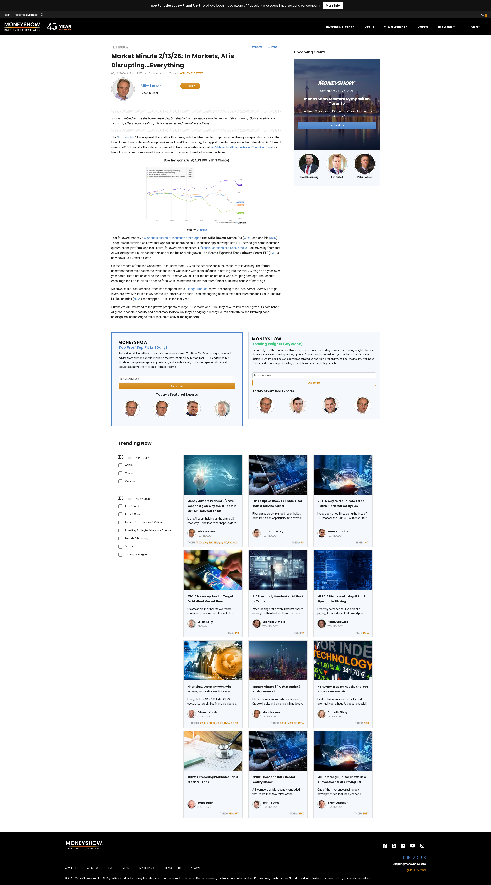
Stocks (129, 546)
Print (273, 47)
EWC (211, 542)
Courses (422, 26)
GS (217, 723)
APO (201, 723)
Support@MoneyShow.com (409, 863)
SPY (237, 813)
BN (210, 723)
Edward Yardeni (208, 712)
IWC (237, 633)
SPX (237, 723)
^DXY (137, 299)
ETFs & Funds (132, 506)
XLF (232, 723)
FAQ (110, 868)
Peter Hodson (364, 177)
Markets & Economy (136, 538)
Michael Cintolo (273, 622)
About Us (92, 868)
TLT (193, 73)
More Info (333, 5)
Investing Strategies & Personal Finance (148, 530)
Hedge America (197, 289)
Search (83, 15)
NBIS (366, 723)
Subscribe (177, 386)
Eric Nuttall (337, 177)
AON (182, 73)
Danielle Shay (337, 712)
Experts (369, 26)
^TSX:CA (200, 542)
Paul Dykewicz (337, 622)
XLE (235, 542)
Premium (475, 26)
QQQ (220, 542)
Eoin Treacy (271, 803)
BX (214, 723)
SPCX (301, 813)
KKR (221, 723)
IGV (188, 73)
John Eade (205, 803)
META (366, 633)
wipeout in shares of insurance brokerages (172, 238)
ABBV (231, 813)
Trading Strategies (136, 554)
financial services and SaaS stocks (223, 248)
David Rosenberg (309, 177)
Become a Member (26, 14)
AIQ (206, 542)
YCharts (202, 230)
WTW (199, 73)
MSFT (290, 723)
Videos (129, 473)
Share (259, 47)
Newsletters (173, 868)
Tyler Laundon (337, 803)
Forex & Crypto (133, 514)
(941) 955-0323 (416, 870)
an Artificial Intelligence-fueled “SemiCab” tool (242, 147)
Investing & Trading (339, 26)
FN (302, 542)
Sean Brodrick (337, 531)
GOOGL (283, 723)
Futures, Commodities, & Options (144, 522)
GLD (215, 542)
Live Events (445, 26)
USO (230, 542)
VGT (367, 542)
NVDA (227, 723)
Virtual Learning (395, 26)
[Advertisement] (337, 219)
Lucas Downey (272, 531)
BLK (206, 723)
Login (7, 14)
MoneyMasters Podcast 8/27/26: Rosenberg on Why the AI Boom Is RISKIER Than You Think (211, 506)
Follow (191, 85)
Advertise (71, 868)
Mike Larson (206, 531)
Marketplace (147, 868)
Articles (129, 465)
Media (126, 868)
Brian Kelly (205, 622)
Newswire (197, 868)
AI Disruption (126, 137)
